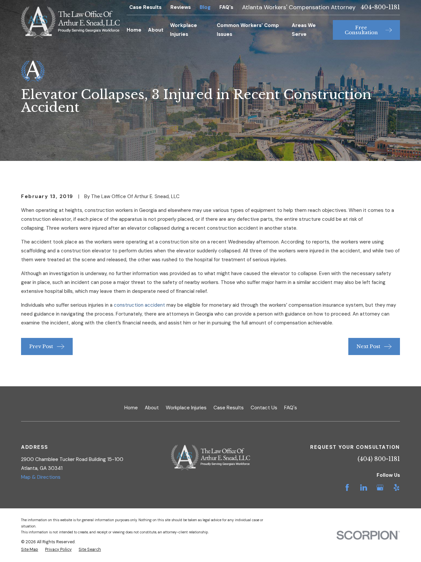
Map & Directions (41, 477)
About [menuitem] (155, 30)
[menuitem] (29, 549)
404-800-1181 (380, 7)
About (152, 407)
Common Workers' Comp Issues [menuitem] (248, 30)
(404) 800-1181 (379, 459)
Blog (205, 7)
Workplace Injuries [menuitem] (183, 30)
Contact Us (264, 407)
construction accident (139, 305)
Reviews (180, 7)
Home (131, 407)
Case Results (145, 7)
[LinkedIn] (363, 487)
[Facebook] (347, 487)
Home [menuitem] (134, 30)
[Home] (70, 22)
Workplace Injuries (186, 407)
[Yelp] (396, 487)
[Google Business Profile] (380, 487)
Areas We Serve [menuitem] (304, 30)
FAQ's (226, 7)
